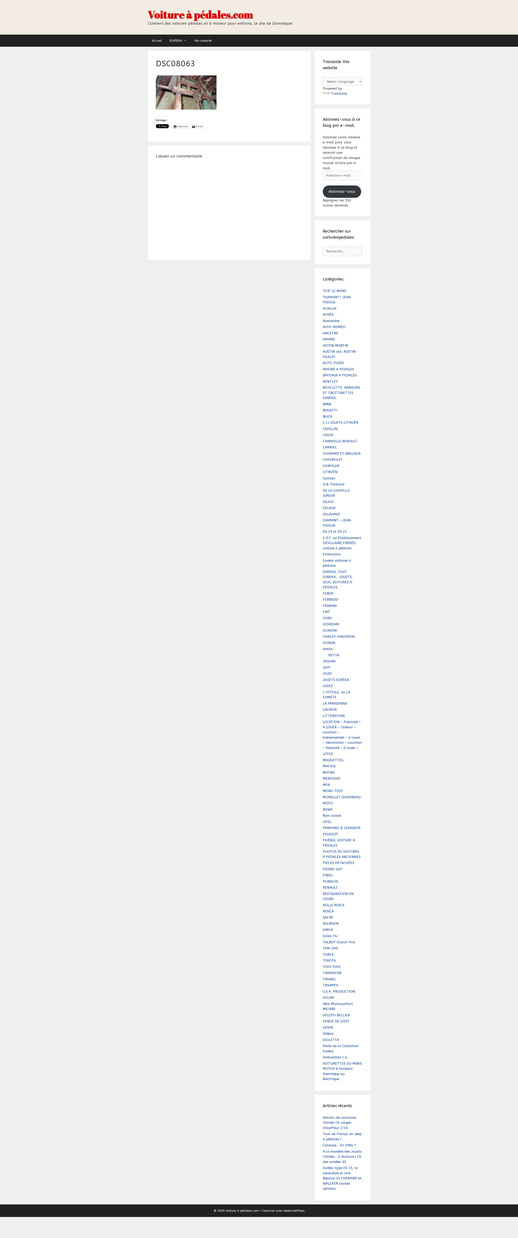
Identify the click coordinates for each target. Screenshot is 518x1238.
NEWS (327, 809)
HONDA (329, 643)
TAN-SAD (330, 948)
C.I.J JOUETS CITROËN (340, 422)
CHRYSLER (331, 466)
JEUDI (327, 673)
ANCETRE (330, 333)
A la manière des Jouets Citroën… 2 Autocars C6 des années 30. (342, 1156)
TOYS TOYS (331, 967)
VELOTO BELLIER (336, 1015)
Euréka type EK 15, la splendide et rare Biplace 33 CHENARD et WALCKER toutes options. (342, 1178)
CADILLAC (330, 429)
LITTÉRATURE (334, 716)
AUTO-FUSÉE (333, 363)
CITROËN (330, 472)
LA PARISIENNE (335, 703)
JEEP (326, 667)
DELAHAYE (331, 514)
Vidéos (328, 1033)
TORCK (328, 954)
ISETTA (333, 655)
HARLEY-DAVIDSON (339, 636)
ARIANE (329, 339)
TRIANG (329, 979)
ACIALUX (329, 308)
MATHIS (329, 766)
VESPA (328, 1027)
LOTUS (328, 754)
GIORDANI (331, 624)
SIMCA (328, 930)
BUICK (327, 416)
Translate (339, 93)
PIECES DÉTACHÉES (338, 863)
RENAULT (330, 887)
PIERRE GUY (332, 869)
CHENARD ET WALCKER (342, 453)
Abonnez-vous (341, 191)
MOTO (328, 803)
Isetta (328, 649)
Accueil (156, 40)
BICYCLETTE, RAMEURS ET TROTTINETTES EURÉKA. (341, 392)
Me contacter (203, 40)
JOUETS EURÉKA (336, 680)
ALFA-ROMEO (334, 327)
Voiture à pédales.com (200, 14)
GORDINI (330, 630)
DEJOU (328, 502)
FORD (327, 618)
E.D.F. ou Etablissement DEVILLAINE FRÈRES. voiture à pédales (342, 543)
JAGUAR (329, 661)
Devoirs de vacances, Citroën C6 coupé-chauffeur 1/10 (340, 1122)
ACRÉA (328, 314)
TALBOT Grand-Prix (339, 942)
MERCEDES (331, 778)
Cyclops (329, 478)
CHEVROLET (333, 459)
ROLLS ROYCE (334, 905)
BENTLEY (330, 381)
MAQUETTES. (333, 760)
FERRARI (330, 606)
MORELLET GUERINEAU (342, 797)
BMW (327, 404)
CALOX (328, 435)
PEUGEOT (330, 834)
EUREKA (176, 40)
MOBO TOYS (333, 791)
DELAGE (329, 508)
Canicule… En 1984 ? (339, 1145)
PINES (327, 875)
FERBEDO (330, 599)
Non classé (332, 815)
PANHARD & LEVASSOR (341, 828)
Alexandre (331, 321)
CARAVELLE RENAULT (340, 441)
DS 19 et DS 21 (335, 532)
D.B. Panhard (333, 484)
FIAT (326, 612)
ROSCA (328, 911)
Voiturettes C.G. (335, 1057)
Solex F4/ (330, 936)
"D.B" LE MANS (334, 291)
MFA (326, 785)
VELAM (328, 997)
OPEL (327, 822)
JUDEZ (328, 686)
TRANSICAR (332, 973)
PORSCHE (330, 881)
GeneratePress (294, 1211)
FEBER (328, 593)
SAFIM (328, 917)
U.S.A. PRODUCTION (339, 991)
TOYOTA (329, 960)
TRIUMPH (330, 985)
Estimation (332, 554)
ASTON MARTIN (335, 345)
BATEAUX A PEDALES (340, 375)
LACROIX (330, 709)
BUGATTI (330, 410)
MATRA (328, 772)
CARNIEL (330, 447)
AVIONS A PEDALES (338, 369)
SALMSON (331, 923)
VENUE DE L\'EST (336, 1021)
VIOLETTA (331, 1040)
